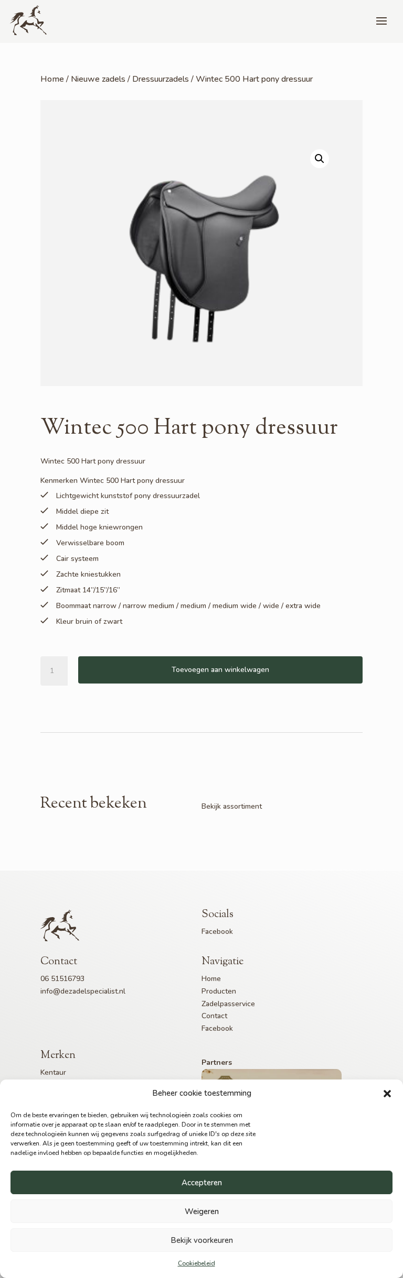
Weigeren (202, 1211)
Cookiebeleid (196, 1263)
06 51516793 (62, 979)
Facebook (217, 932)
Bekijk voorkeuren (202, 1240)
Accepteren (202, 1182)
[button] (387, 1093)
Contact (214, 1016)
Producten (219, 991)
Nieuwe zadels (98, 79)
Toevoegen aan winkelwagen (220, 670)
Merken (58, 1055)
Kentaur (53, 1072)
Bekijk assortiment (232, 806)
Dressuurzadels (160, 79)
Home (52, 79)
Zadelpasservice (228, 1004)
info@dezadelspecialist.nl (82, 991)
